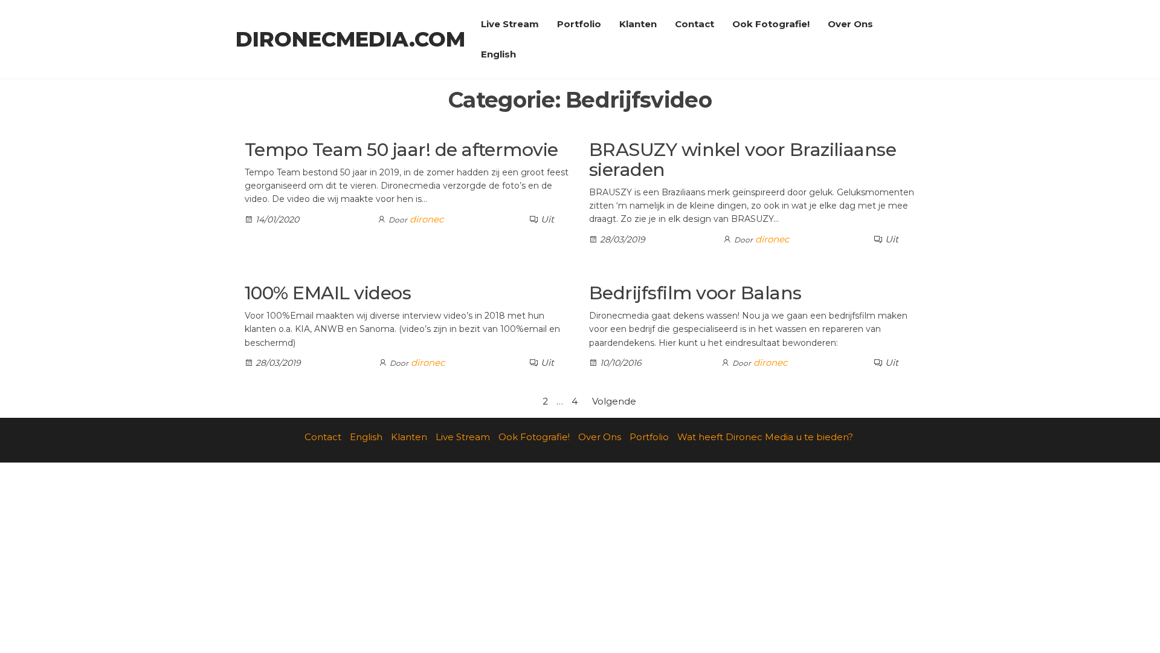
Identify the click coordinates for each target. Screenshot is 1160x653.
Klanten (638, 24)
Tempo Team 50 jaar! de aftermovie (401, 149)
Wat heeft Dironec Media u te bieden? (765, 437)
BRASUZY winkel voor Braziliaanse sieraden (742, 159)
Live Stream (510, 24)
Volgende (614, 401)
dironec (426, 219)
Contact (694, 24)
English (498, 54)
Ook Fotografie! (771, 24)
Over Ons (850, 24)
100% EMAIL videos (328, 293)
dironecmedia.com (350, 39)
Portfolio (579, 24)
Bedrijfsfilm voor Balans (695, 293)
